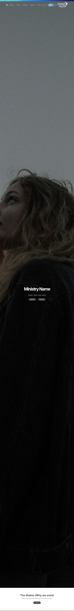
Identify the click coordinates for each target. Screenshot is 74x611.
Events (43, 4)
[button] (56, 5)
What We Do (25, 4)
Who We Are (11, 4)
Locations (18, 4)
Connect (39, 4)
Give (47, 4)
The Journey (32, 4)
